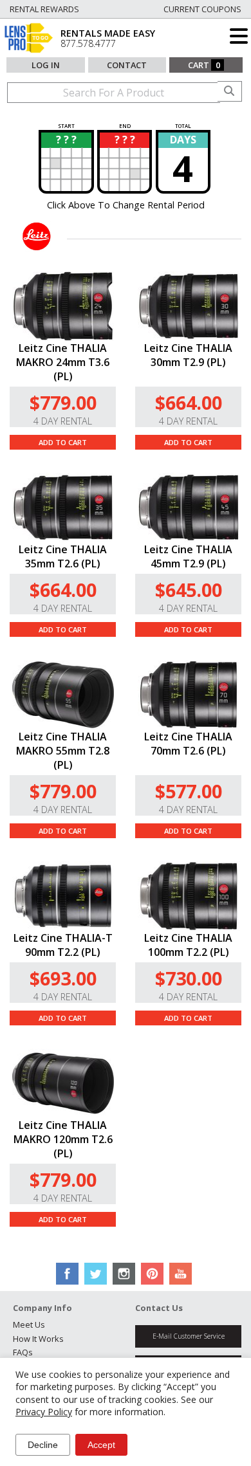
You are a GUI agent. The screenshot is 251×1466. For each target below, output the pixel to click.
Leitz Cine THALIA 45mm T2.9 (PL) (188, 556)
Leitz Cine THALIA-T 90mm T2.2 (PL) (63, 945)
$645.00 (188, 589)
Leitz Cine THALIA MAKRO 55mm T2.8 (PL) (62, 750)
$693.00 (63, 978)
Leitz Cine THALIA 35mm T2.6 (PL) (63, 556)
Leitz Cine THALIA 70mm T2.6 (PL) (188, 743)
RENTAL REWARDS (44, 9)
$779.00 (63, 402)
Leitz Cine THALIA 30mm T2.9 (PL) (188, 355)
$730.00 (188, 978)
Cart (204, 65)
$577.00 (188, 790)
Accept (101, 1445)
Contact (127, 65)
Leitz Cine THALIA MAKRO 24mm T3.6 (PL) (62, 362)
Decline (43, 1445)
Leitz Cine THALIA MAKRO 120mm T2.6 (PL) (63, 1139)
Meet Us (29, 1324)
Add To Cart (63, 442)
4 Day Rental (62, 421)
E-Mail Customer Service (189, 1336)
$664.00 (188, 402)
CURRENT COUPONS (202, 9)
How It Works (38, 1338)
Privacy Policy (43, 1412)
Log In (46, 65)
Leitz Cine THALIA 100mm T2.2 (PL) (188, 945)
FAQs (23, 1352)
